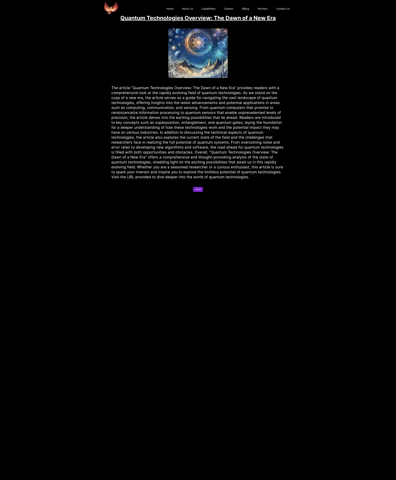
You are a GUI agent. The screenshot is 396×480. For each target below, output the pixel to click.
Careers (228, 8)
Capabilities (208, 8)
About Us (187, 8)
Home (169, 8)
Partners (263, 8)
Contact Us (283, 8)
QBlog (245, 8)
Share (198, 189)
